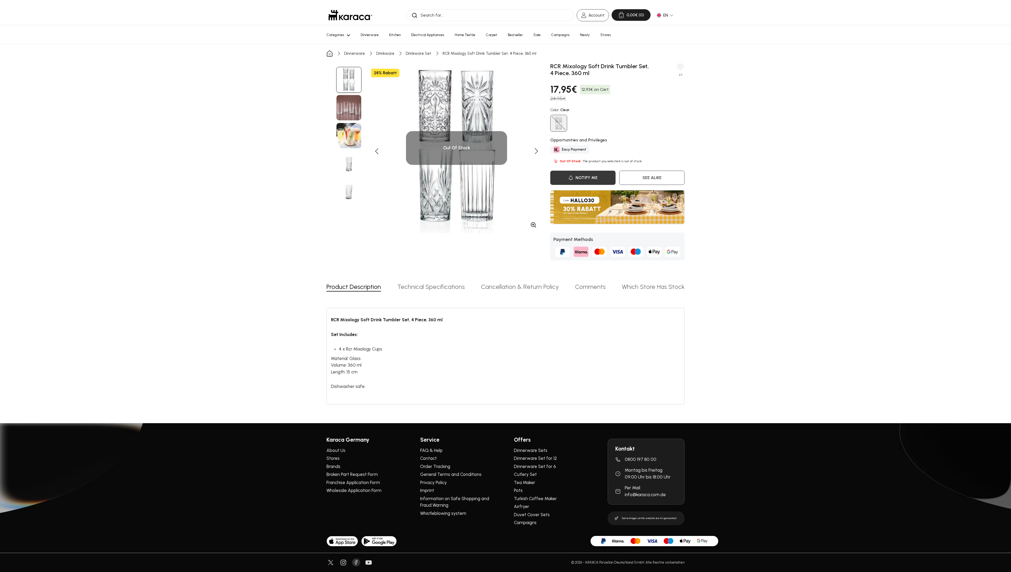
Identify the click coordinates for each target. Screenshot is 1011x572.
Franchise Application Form (353, 482)
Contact (428, 458)
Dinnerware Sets (530, 450)
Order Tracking (435, 466)
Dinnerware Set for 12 (535, 458)
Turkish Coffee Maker (535, 498)
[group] (348, 80)
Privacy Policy (433, 482)
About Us (335, 450)
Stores (333, 458)
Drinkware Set (418, 53)
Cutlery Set (525, 474)
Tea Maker (524, 482)
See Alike (652, 177)
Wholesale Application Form (353, 490)
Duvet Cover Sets (532, 514)
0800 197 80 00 (640, 459)
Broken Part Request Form (352, 474)
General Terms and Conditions (451, 474)
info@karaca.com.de (645, 494)
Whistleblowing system (443, 513)
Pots (518, 490)
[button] (376, 151)
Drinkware (385, 53)
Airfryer (521, 506)
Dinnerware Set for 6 (535, 466)
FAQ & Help (431, 450)
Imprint (427, 490)
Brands (333, 466)
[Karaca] (350, 15)
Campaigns (525, 522)
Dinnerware (354, 53)
